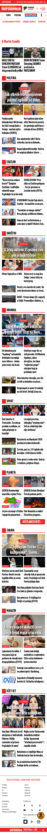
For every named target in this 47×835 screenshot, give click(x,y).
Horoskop (28, 646)
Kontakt (4, 806)
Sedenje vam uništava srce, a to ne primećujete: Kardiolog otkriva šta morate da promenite (30, 670)
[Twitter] (34, 805)
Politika (17, 15)
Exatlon (5, 175)
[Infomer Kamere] (29, 8)
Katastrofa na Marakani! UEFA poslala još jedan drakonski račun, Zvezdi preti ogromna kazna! (29, 441)
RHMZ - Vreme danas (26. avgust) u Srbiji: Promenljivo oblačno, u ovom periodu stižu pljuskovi (31, 299)
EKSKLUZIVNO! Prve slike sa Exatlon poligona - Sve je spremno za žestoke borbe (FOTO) (34, 185)
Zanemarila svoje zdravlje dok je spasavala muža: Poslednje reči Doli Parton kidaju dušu (34, 576)
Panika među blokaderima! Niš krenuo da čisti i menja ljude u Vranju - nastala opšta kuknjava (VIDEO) (12, 125)
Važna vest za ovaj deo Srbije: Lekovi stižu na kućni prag (33, 277)
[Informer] (37, 9)
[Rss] (34, 810)
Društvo (23, 244)
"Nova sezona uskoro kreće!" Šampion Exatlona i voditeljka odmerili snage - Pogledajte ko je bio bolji (12, 187)
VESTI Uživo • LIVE (30, 829)
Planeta (5, 486)
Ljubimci (5, 646)
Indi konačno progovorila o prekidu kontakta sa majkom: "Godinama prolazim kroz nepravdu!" (23, 710)
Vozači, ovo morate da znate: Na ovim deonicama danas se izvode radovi (30, 289)
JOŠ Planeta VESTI (31, 522)
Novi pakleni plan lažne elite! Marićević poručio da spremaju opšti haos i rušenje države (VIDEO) (34, 124)
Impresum (5, 809)
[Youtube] (27, 810)
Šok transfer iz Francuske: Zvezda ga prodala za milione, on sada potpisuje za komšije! (11, 426)
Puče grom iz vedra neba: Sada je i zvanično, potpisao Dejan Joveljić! (31, 461)
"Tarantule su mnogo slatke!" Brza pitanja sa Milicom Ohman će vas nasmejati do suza (30, 212)
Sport (26, 785)
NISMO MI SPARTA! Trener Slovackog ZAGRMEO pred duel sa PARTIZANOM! (34, 65)
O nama (5, 804)
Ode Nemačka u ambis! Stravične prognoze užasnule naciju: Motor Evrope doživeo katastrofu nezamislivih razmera (34, 513)
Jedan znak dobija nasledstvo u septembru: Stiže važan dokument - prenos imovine (34, 657)
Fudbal (27, 414)
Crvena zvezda (7, 414)
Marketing (5, 801)
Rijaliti (27, 727)
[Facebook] (27, 805)
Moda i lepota (23, 621)
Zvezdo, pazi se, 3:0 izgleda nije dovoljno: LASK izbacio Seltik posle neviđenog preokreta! (30, 451)
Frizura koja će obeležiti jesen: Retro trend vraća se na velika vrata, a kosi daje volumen (23, 630)
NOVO (8, 15)
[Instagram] (42, 805)
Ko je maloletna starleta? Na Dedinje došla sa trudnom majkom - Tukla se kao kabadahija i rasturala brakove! (30, 763)
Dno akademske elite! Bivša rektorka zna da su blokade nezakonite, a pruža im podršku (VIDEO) (30, 140)
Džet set (27, 795)
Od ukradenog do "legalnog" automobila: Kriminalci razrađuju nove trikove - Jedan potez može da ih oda (12, 358)
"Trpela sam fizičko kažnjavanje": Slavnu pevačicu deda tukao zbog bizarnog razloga (23, 550)
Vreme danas (29, 22)
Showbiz (23, 541)
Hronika (23, 321)
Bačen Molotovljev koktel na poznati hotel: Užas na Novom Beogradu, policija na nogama (23, 329)
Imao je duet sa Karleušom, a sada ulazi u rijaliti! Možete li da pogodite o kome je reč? (30, 222)
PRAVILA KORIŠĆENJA (9, 812)
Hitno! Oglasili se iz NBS (12, 274)
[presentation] (1, 15)
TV (3, 790)
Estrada (23, 701)
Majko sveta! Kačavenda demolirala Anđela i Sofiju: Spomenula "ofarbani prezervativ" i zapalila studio (34, 738)
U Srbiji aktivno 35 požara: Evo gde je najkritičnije (23, 253)
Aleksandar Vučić (11, 22)
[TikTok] (42, 810)
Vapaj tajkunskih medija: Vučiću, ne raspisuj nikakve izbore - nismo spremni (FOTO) (30, 151)
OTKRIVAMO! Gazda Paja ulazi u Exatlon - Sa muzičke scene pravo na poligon (31, 202)
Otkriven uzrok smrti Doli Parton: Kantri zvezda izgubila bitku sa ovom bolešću (12, 576)
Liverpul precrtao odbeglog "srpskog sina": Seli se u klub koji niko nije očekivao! (34, 424)
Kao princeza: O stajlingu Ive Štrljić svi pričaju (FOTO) (29, 599)
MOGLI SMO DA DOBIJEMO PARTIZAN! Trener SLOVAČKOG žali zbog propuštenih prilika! (12, 65)
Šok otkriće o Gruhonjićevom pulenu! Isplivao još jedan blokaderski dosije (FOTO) (23, 97)
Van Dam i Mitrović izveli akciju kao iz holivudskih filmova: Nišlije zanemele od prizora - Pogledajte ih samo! (12, 738)
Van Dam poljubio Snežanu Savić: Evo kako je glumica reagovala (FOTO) (30, 589)
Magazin (27, 793)
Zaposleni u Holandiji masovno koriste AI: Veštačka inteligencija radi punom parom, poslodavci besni (31, 680)
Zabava (27, 790)
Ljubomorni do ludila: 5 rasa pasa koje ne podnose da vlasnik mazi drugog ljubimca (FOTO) (12, 657)
